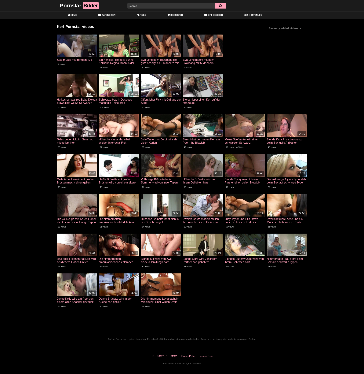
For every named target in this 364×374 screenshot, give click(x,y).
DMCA (173, 356)
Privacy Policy (188, 356)
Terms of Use (206, 356)
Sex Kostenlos (253, 15)
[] (220, 6)
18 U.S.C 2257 (159, 356)
